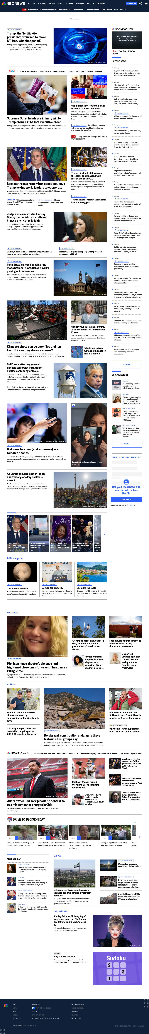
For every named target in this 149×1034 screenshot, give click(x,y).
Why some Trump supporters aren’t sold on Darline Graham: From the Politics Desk (126, 144)
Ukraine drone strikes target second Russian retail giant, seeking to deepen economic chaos (128, 883)
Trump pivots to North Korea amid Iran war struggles (88, 201)
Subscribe (74, 1011)
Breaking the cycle (86, 587)
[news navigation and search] (146, 3)
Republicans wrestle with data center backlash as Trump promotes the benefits (88, 128)
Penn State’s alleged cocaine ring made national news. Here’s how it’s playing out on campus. (28, 268)
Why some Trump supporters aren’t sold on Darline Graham (124, 730)
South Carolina (59, 71)
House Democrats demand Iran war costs (50, 202)
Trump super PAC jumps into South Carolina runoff (89, 137)
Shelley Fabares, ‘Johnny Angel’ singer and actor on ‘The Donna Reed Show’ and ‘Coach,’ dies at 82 (70, 920)
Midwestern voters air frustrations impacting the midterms (80, 845)
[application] (37, 164)
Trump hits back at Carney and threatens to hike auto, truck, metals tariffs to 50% (87, 175)
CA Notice (35, 1011)
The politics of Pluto (17, 588)
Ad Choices (16, 1018)
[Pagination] (134, 822)
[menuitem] (31, 3)
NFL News (125, 753)
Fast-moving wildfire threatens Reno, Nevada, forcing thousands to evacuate (125, 643)
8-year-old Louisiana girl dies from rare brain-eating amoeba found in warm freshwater (127, 73)
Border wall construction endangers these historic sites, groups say (127, 266)
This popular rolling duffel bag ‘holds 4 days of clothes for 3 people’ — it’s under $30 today (131, 415)
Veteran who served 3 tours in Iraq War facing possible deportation (126, 351)
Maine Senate (45, 71)
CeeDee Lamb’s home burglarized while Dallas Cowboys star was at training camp (131, 796)
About (15, 1004)
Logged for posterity (52, 587)
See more (127, 365)
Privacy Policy (37, 1004)
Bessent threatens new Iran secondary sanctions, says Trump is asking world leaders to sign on (128, 294)
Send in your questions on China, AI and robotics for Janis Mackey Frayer (88, 329)
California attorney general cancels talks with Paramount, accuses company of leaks (25, 367)
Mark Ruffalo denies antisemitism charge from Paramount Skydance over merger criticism (27, 388)
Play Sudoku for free (64, 956)
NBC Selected (76, 1018)
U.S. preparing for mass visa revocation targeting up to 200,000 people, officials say (126, 101)
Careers (15, 1015)
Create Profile (126, 500)
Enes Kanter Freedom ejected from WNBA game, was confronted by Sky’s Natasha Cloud (131, 763)
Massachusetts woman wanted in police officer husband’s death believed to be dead (127, 187)
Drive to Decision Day (28, 71)
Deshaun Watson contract (44, 753)
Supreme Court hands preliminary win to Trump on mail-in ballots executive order (34, 120)
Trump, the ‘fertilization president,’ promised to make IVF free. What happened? (26, 37)
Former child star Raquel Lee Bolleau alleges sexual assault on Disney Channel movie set (127, 218)
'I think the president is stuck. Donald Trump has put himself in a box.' (21, 202)
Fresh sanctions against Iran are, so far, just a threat (127, 131)
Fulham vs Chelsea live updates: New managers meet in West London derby (132, 782)
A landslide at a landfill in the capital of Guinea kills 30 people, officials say (129, 896)
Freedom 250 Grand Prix (108, 753)
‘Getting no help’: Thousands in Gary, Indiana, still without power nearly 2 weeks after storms (127, 87)
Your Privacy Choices (43, 1008)
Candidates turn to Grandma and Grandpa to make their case (88, 107)
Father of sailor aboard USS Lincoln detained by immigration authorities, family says (23, 716)
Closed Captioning (77, 1008)
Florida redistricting (76, 71)
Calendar (99, 71)
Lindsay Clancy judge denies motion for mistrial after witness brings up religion (32, 869)
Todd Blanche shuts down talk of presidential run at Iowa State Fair (52, 843)
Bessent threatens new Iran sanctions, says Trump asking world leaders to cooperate (36, 185)
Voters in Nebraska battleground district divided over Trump (20, 843)
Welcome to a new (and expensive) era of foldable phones (34, 451)
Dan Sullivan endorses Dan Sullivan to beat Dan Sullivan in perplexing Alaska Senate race (125, 715)
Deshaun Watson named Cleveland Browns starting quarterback (128, 321)
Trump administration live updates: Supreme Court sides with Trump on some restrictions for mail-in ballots (32, 895)
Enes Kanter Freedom (66, 753)
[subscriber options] (140, 3)
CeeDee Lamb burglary (86, 753)
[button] (61, 3)
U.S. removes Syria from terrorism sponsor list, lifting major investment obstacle (126, 158)
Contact (15, 1008)
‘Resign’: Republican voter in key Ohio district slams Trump (114, 843)
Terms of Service (38, 1015)
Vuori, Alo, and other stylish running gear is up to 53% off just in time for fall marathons (131, 432)
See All (127, 444)
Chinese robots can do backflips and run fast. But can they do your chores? (34, 348)
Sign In (132, 505)
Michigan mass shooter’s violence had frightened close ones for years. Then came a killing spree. (37, 667)
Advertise (74, 1015)
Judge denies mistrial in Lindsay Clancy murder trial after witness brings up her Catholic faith (27, 217)
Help (14, 1011)
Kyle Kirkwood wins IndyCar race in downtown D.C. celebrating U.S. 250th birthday (94, 799)
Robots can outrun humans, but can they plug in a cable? (95, 350)
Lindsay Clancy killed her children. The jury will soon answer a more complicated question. (29, 252)
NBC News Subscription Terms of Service (46, 1018)
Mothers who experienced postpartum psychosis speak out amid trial (80, 252)
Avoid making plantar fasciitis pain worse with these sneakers (130, 385)
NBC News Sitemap (77, 1004)
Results (89, 71)
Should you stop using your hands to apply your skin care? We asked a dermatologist (131, 400)
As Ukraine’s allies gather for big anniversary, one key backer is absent (26, 477)
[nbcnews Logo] (5, 1005)
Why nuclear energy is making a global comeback (130, 864)
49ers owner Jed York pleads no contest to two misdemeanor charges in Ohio (127, 280)
